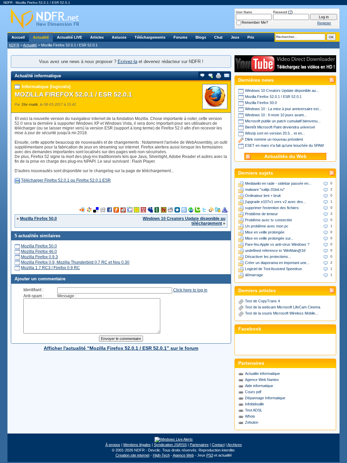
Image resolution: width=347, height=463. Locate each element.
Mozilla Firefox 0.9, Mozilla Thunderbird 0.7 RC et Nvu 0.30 (75, 262)
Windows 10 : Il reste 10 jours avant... (276, 115)
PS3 (209, 455)
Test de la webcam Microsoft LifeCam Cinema (282, 307)
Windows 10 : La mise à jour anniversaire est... (283, 109)
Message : (66, 296)
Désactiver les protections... (268, 257)
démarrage (254, 275)
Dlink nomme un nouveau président (274, 139)
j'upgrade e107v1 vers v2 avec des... (275, 202)
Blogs (201, 37)
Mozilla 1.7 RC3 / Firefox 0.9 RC (50, 267)
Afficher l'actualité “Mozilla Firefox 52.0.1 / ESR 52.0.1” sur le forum (121, 348)
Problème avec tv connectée (268, 220)
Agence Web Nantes (262, 380)
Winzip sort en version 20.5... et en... (275, 133)
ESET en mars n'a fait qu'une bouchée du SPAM (284, 145)
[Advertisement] (121, 197)
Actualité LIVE (69, 37)
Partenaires (199, 445)
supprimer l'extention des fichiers (272, 208)
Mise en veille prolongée (264, 232)
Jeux (235, 37)
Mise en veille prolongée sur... (269, 238)
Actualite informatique (262, 373)
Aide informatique (259, 386)
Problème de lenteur (261, 214)
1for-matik (29, 104)
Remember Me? (255, 22)
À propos (112, 445)
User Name (244, 12)
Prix (250, 37)
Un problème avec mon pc (266, 226)
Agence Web (183, 455)
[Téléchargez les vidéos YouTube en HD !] (285, 69)
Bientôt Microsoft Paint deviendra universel (280, 127)
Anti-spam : (33, 296)
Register (324, 23)
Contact (218, 445)
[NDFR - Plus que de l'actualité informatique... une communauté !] (173, 18)
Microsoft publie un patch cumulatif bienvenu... (283, 121)
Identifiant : (33, 289)
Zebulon (251, 422)
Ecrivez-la (127, 61)
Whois (250, 416)
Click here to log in (190, 290)
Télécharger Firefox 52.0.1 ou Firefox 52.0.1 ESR (66, 180)
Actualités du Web (285, 156)
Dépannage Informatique (265, 398)
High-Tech (161, 455)
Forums (180, 37)
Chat (218, 37)
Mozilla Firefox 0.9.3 (39, 257)
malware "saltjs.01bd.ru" (265, 189)
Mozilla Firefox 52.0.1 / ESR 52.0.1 (73, 94)
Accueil (18, 37)
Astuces (119, 37)
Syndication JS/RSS (170, 445)
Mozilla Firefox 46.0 (39, 251)
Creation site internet (132, 455)
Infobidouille (254, 404)
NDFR (14, 45)
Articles (97, 37)
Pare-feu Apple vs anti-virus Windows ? (277, 244)
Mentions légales (137, 445)
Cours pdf (253, 392)
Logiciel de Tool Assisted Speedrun (273, 269)
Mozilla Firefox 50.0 (38, 218)
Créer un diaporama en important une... (277, 263)
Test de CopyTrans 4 (262, 301)
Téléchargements (150, 37)
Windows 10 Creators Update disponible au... (282, 90)
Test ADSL (253, 410)
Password (280, 12)
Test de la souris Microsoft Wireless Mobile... (281, 313)
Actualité (41, 37)
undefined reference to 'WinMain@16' (275, 250)
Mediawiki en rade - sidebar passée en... (278, 183)
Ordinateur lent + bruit (263, 196)
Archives (234, 445)
